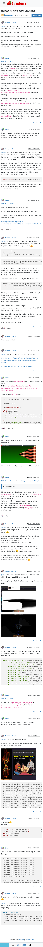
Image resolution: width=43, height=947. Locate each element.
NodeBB (21, 939)
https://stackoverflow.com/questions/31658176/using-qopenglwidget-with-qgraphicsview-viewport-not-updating (20, 360)
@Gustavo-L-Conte (7, 62)
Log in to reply (36, 15)
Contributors (29, 939)
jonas (7, 58)
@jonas (3, 26)
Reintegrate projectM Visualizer (30, 481)
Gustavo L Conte (10, 22)
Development (8, 15)
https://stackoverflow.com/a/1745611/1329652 (17, 366)
